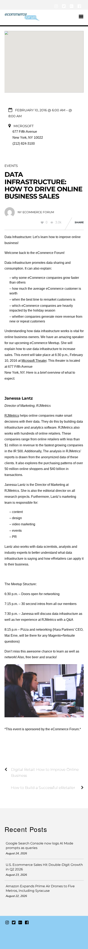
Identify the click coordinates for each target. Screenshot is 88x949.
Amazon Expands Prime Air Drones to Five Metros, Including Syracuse (40, 888)
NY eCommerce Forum (36, 212)
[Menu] (82, 17)
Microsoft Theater (33, 360)
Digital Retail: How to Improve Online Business (45, 772)
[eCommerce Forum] (22, 19)
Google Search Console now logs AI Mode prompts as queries (39, 845)
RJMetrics (12, 415)
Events (11, 166)
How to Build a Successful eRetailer (43, 787)
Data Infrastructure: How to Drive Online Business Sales (43, 185)
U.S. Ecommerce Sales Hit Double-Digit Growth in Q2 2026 (44, 867)
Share (79, 222)
